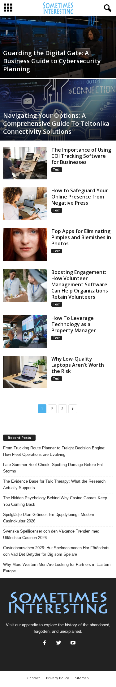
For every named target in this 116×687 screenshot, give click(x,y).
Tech (57, 169)
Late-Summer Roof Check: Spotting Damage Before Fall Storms (53, 467)
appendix (30, 625)
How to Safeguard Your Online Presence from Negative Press (79, 196)
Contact (33, 678)
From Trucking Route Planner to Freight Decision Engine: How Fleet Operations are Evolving (54, 451)
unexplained (70, 631)
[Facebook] (44, 643)
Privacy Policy (57, 678)
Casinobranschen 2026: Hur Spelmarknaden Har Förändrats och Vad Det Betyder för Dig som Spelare (56, 551)
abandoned (99, 625)
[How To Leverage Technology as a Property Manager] (25, 331)
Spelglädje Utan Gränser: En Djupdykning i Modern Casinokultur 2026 (48, 517)
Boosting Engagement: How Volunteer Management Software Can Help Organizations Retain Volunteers (79, 284)
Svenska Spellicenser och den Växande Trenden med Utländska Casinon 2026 (51, 534)
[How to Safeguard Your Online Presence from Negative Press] (25, 203)
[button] (106, 8)
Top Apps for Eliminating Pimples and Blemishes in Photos (81, 237)
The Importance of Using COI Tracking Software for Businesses (81, 156)
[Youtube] (72, 643)
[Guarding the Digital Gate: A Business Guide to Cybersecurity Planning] (58, 54)
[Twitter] (59, 643)
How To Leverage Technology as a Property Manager (73, 324)
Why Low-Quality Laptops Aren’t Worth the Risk (77, 364)
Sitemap (82, 678)
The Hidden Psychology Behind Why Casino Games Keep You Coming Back (55, 501)
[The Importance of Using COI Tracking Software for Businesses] (25, 163)
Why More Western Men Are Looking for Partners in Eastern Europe (56, 567)
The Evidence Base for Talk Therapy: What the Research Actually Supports (54, 484)
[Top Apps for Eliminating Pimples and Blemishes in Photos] (25, 244)
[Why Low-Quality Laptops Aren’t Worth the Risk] (25, 372)
